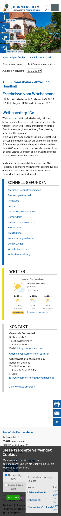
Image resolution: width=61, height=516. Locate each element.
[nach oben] (57, 425)
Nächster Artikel (40, 57)
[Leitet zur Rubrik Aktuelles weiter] (4, 17)
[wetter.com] (18, 313)
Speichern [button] (13, 497)
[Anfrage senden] (57, 416)
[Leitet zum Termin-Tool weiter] (4, 48)
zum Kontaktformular (21, 386)
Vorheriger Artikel (14, 57)
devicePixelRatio (40, 492)
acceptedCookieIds (41, 507)
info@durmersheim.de (29, 348)
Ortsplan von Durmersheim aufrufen (29, 353)
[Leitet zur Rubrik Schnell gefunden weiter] (4, 27)
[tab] (14, 477)
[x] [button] (22, 497)
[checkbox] (6, 475)
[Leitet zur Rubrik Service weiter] (4, 38)
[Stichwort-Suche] (47, 10)
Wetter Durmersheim (33, 279)
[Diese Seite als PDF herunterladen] (57, 407)
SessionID (35, 499)
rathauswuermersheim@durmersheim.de (31, 377)
